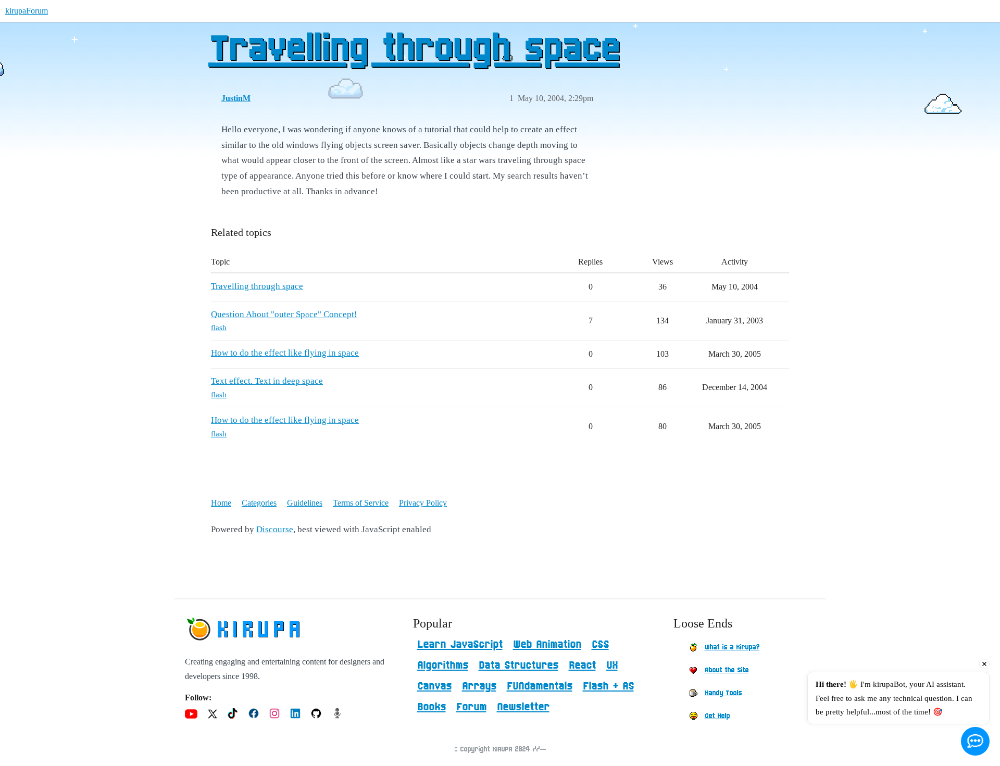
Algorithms (442, 665)
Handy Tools (723, 693)
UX (612, 665)
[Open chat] (975, 741)
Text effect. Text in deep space (267, 381)
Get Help (717, 716)
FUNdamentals (539, 686)
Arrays (479, 686)
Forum (471, 707)
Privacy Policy (423, 502)
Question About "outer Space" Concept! (284, 314)
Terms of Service (361, 502)
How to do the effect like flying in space (285, 353)
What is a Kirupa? (732, 647)
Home (221, 502)
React (582, 665)
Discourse (274, 529)
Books (431, 707)
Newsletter (523, 707)
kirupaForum (26, 10)
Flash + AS (608, 686)
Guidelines (304, 502)
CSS (600, 644)
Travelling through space (413, 49)
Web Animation (547, 644)
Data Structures (518, 665)
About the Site (726, 670)
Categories (259, 502)
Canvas (434, 686)
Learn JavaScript (460, 644)
